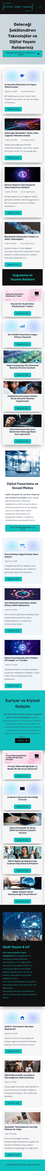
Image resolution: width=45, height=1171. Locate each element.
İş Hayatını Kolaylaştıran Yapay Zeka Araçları (20, 85)
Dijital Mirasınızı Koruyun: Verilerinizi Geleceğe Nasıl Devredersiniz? (22, 432)
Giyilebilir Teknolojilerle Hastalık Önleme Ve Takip (21, 1128)
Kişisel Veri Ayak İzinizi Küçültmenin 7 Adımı (22, 305)
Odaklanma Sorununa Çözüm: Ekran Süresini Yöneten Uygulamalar (23, 398)
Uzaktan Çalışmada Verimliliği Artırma (22, 798)
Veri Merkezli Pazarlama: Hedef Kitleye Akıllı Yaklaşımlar (21, 604)
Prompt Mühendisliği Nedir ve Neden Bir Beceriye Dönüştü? (23, 767)
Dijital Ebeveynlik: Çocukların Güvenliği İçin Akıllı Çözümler (19, 1076)
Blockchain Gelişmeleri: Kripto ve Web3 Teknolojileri (21, 237)
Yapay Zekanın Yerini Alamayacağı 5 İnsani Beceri (22, 893)
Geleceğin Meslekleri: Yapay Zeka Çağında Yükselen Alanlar (21, 134)
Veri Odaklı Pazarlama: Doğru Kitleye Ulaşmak (22, 335)
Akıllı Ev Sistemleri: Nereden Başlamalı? (19, 1027)
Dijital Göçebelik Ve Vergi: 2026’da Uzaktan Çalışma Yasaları (22, 830)
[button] (22, 53)
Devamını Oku (13, 109)
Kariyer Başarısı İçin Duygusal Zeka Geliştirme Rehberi (20, 186)
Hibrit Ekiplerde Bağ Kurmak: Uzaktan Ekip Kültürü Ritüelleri (22, 862)
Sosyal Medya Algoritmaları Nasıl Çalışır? (21, 555)
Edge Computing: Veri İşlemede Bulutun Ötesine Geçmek (23, 366)
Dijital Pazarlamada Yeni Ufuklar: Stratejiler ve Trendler (21, 659)
